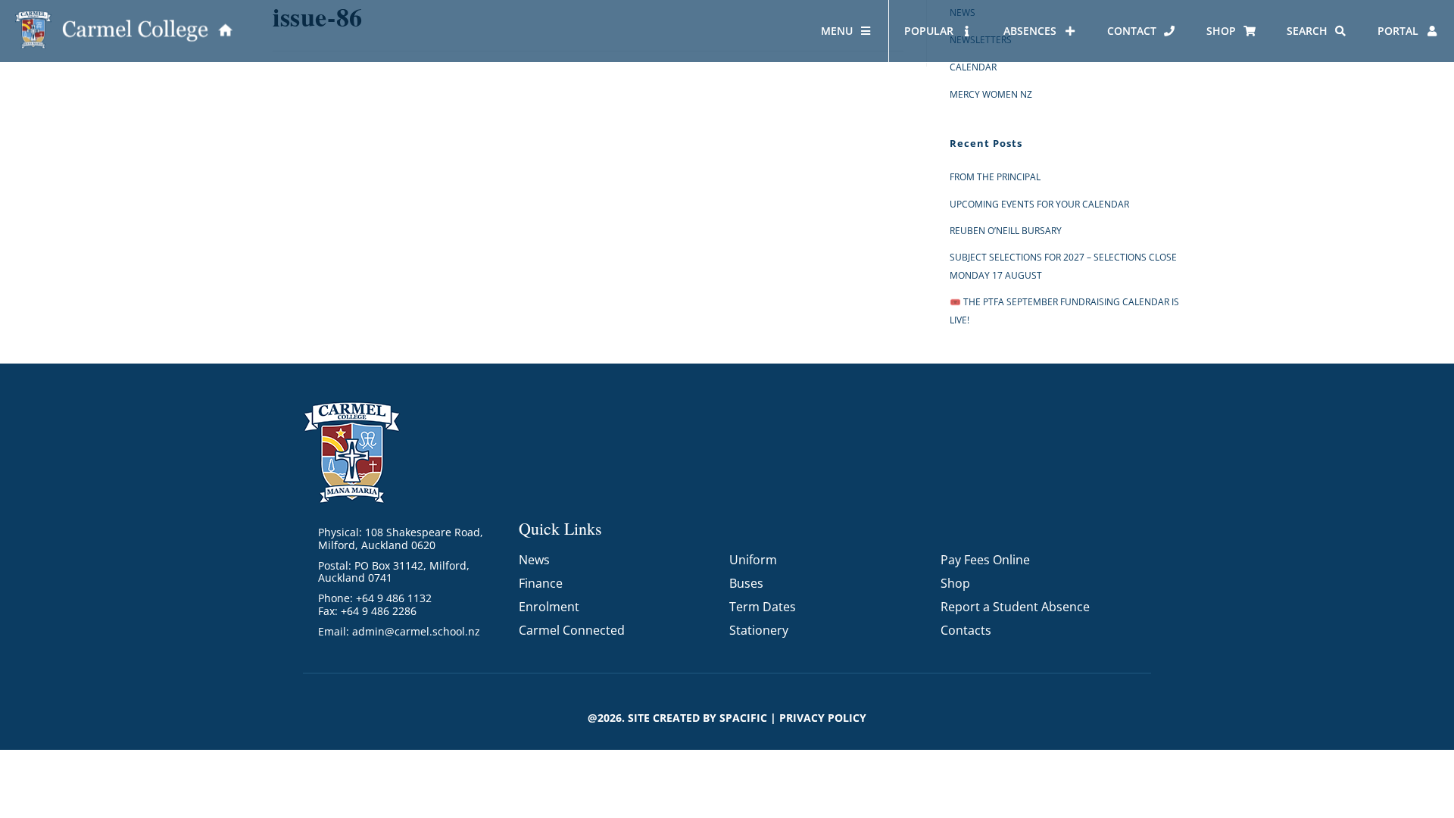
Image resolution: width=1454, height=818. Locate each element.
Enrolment (549, 606)
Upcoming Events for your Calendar (1039, 204)
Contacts (966, 630)
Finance (541, 583)
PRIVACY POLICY (822, 717)
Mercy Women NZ (991, 94)
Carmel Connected (572, 630)
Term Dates (762, 606)
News (534, 559)
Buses (746, 583)
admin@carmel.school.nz (416, 631)
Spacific (743, 717)
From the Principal (995, 176)
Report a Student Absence (1015, 606)
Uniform (753, 559)
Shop (955, 583)
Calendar (973, 67)
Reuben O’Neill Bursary (1006, 230)
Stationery (758, 630)
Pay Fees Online (985, 559)
